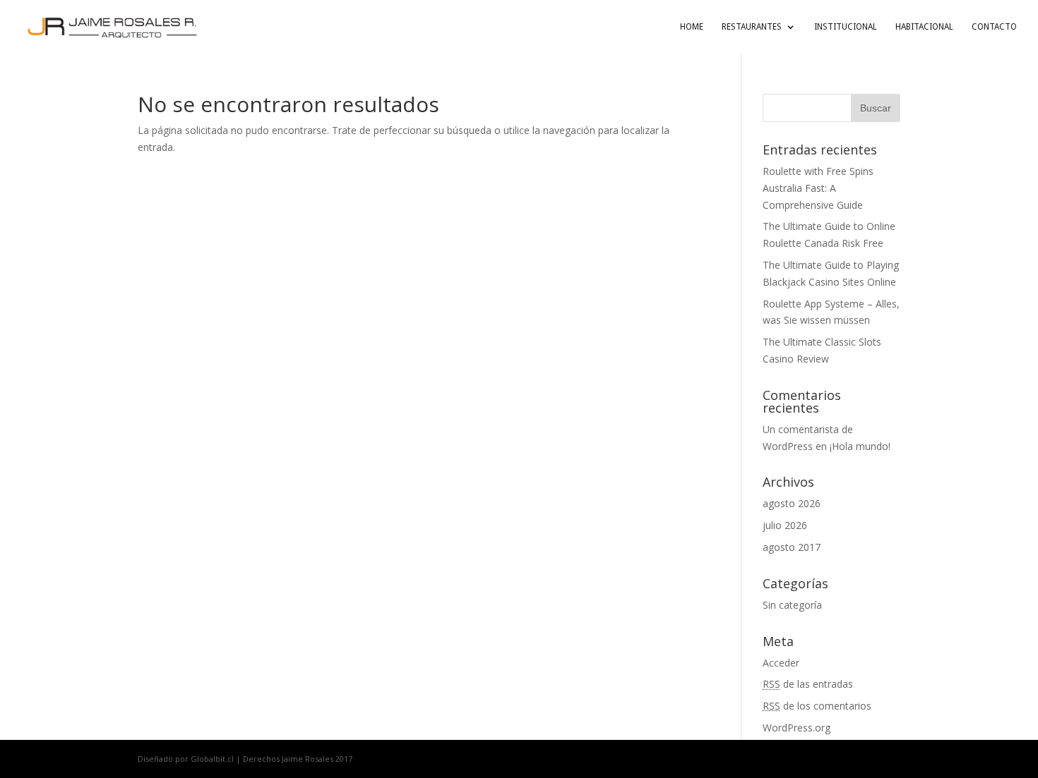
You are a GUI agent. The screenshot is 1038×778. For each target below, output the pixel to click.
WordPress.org (796, 727)
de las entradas (808, 684)
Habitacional (924, 27)
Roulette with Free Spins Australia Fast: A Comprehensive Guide (818, 188)
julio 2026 (785, 525)
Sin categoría (792, 605)
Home (691, 27)
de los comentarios (817, 705)
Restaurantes (752, 27)
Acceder (781, 662)
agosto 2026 (792, 503)
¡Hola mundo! (860, 446)
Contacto (994, 27)
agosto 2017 (792, 547)
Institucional (845, 27)
